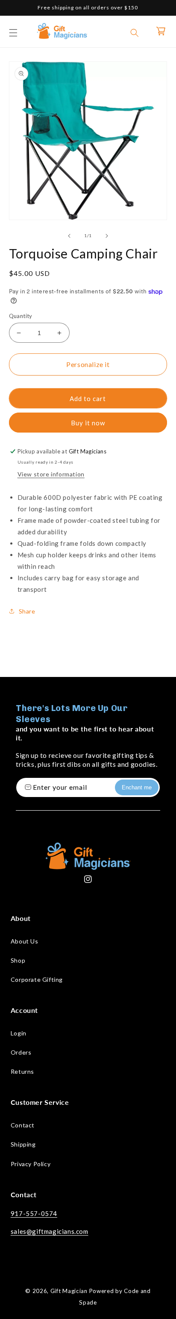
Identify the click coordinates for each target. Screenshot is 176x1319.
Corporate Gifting (37, 979)
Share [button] (27, 611)
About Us (24, 941)
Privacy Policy (30, 1163)
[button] (13, 32)
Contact (23, 1125)
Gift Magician (69, 1290)
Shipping (23, 1144)
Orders (21, 1052)
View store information (51, 474)
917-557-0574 (34, 1213)
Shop (18, 960)
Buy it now (88, 423)
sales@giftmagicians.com (49, 1231)
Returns (22, 1071)
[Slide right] (106, 236)
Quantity (20, 316)
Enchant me (137, 787)
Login (18, 1033)
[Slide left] (69, 236)
